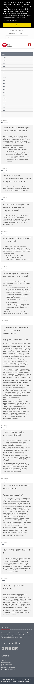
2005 (4, 113)
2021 (4, 66)
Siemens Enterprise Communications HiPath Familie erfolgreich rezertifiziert (17, 178)
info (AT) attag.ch (10, 669)
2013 (4, 89)
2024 (4, 57)
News (3, 54)
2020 (4, 69)
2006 (4, 110)
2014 (4, 86)
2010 (4, 98)
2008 (4, 104)
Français (24, 37)
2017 (4, 78)
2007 (4, 107)
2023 (4, 60)
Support (14, 681)
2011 (4, 95)
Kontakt (8, 681)
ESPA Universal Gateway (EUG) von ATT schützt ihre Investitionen (16, 330)
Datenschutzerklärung (23, 681)
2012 (4, 92)
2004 (4, 116)
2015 (4, 83)
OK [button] (17, 25)
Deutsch (16, 37)
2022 (4, 63)
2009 (4, 101)
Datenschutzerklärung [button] (10, 20)
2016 (4, 80)
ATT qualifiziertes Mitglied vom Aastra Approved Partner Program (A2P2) (16, 207)
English (9, 37)
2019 (4, 72)
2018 (4, 75)
